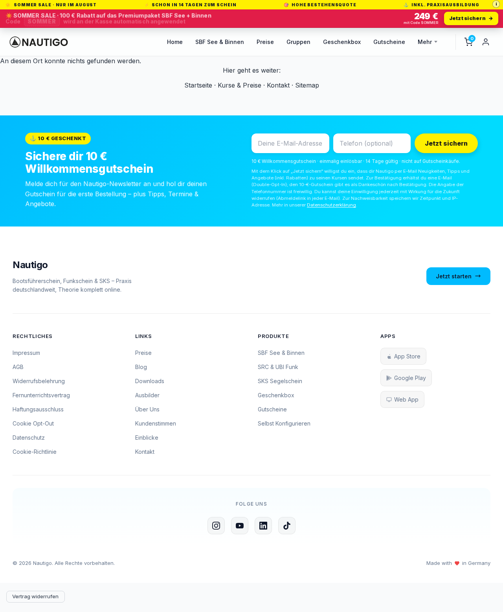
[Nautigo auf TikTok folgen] (287, 525)
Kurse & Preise (239, 85)
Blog (141, 367)
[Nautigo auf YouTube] (239, 525)
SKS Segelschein (280, 381)
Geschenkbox (342, 41)
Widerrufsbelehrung (39, 381)
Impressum (26, 352)
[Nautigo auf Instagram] (216, 525)
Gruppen (298, 41)
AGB (18, 367)
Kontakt (278, 85)
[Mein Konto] (486, 42)
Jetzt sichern (446, 143)
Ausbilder (147, 395)
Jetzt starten (454, 276)
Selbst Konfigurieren (284, 423)
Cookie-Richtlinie (35, 451)
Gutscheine (389, 41)
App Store (407, 356)
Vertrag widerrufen (35, 596)
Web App (406, 399)
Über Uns (147, 409)
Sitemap (307, 85)
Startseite (198, 85)
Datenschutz (29, 437)
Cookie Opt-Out (33, 423)
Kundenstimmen (155, 423)
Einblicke (146, 437)
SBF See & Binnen (219, 41)
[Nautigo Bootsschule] (38, 42)
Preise (265, 41)
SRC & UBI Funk (278, 367)
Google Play (410, 378)
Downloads (149, 381)
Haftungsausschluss (38, 409)
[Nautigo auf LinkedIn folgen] (263, 525)
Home (175, 41)
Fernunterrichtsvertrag (41, 395)
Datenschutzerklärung (331, 205)
